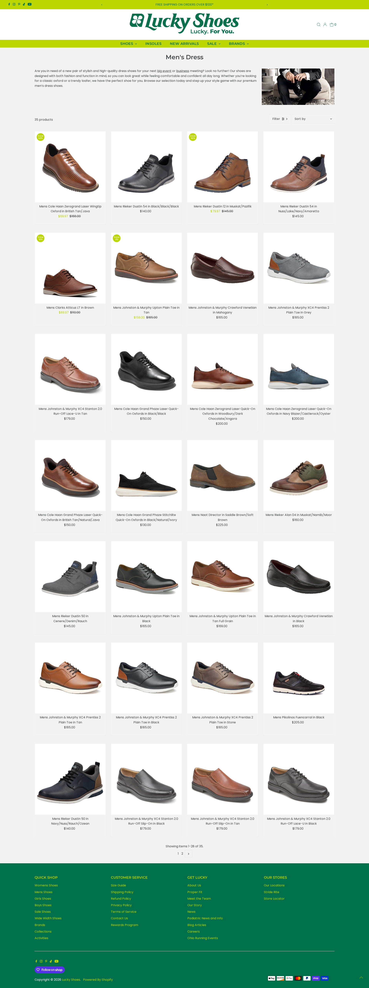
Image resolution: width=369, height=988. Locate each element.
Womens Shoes (46, 885)
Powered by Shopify (98, 979)
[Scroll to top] (361, 977)
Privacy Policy (121, 905)
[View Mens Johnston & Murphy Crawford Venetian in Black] (298, 576)
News (191, 911)
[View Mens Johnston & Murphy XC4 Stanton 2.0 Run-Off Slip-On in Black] (146, 779)
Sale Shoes (43, 911)
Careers (193, 931)
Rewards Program (124, 925)
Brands (40, 925)
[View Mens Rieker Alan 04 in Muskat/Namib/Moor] (298, 475)
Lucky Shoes (71, 979)
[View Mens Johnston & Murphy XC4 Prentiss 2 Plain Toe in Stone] (222, 677)
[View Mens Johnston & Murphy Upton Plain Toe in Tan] (146, 267)
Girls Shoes (43, 898)
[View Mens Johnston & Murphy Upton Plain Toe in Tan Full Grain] (222, 576)
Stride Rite (271, 892)
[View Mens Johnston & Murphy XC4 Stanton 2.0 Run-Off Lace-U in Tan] (70, 369)
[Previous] (101, 4)
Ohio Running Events (202, 938)
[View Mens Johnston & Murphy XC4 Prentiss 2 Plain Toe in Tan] (70, 677)
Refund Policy (121, 898)
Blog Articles (196, 925)
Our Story (194, 905)
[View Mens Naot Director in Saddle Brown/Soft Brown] (222, 475)
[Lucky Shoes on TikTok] (24, 4)
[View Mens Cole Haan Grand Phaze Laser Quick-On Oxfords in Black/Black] (146, 369)
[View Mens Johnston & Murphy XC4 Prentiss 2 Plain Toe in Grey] (298, 267)
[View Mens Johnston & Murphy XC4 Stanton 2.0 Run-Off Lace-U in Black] (298, 779)
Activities (41, 938)
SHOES (127, 44)
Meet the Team (199, 898)
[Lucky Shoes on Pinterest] (19, 4)
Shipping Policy (122, 892)
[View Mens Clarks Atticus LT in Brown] (70, 267)
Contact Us (119, 918)
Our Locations (274, 885)
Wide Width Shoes (48, 918)
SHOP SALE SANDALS (185, 4)
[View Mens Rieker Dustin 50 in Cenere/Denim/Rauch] (70, 576)
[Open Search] (318, 24)
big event (164, 71)
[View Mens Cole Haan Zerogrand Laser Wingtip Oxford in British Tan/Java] (70, 166)
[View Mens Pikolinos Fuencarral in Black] (298, 677)
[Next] (267, 4)
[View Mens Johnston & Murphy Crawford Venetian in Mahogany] (222, 267)
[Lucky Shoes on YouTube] (29, 4)
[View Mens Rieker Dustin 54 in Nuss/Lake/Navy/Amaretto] (298, 166)
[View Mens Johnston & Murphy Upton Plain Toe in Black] (146, 576)
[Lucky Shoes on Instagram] (14, 4)
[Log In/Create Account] (325, 24)
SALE (212, 44)
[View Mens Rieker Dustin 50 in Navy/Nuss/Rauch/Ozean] (70, 779)
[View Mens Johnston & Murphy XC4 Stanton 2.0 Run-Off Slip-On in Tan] (222, 779)
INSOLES (153, 44)
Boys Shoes (43, 905)
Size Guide (118, 885)
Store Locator (274, 898)
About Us (194, 885)
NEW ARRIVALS (184, 44)
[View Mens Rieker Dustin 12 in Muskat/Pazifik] (222, 166)
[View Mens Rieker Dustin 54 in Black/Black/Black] (146, 166)
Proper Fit (194, 892)
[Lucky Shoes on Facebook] (9, 4)
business (182, 71)
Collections (43, 931)
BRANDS (237, 44)
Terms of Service (123, 911)
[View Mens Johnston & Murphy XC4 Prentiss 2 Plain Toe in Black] (146, 677)
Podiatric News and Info (205, 918)
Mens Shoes (43, 892)
